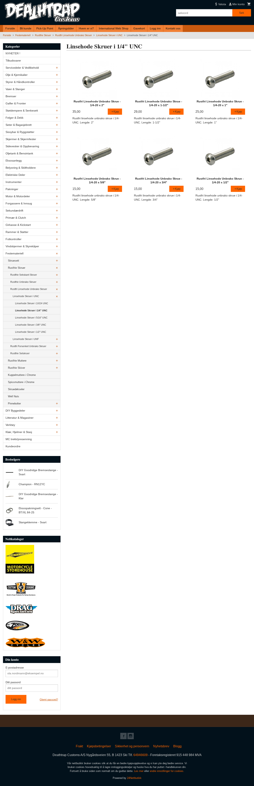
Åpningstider (66, 28)
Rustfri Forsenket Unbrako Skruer (28, 346)
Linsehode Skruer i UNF (26, 339)
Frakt (79, 746)
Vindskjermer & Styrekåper (22, 246)
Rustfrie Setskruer (20, 353)
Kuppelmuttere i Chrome (22, 374)
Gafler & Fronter (16, 103)
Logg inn (155, 28)
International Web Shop (113, 28)
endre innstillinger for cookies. (167, 771)
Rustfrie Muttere (17, 360)
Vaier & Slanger (15, 89)
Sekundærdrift (14, 210)
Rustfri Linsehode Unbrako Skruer (28, 289)
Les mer (139, 771)
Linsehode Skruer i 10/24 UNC (31, 303)
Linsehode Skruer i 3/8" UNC (30, 324)
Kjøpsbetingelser (99, 746)
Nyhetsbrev (161, 746)
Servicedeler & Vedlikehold (22, 67)
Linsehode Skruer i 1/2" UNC (30, 332)
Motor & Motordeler (18, 196)
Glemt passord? (49, 699)
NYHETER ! (13, 53)
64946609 (140, 755)
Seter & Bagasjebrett (19, 124)
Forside (10, 28)
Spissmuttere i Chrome (21, 382)
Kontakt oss (173, 28)
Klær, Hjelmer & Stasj (19, 432)
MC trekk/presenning (19, 439)
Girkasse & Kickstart (18, 224)
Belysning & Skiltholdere (21, 167)
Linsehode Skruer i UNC (26, 296)
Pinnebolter (14, 403)
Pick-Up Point (44, 28)
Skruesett (13, 260)
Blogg (177, 746)
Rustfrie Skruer (16, 267)
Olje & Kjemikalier (17, 74)
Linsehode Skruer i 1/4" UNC (31, 310)
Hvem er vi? (86, 28)
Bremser (11, 96)
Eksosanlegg (14, 160)
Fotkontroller (13, 239)
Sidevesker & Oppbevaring (22, 146)
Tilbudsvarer (13, 60)
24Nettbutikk (134, 777)
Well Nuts (13, 396)
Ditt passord (13, 682)
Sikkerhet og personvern (132, 746)
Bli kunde (25, 28)
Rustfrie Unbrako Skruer (23, 282)
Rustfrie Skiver (16, 367)
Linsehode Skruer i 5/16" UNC (31, 317)
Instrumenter (14, 182)
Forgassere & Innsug (19, 203)
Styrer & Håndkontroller (20, 82)
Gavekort (139, 28)
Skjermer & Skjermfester (21, 139)
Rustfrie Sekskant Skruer (23, 274)
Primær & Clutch (16, 217)
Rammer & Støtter (17, 232)
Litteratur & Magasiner (20, 417)
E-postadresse (15, 667)
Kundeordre (13, 446)
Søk (241, 12)
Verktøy (10, 424)
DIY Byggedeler (15, 410)
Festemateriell (14, 253)
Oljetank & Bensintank (19, 153)
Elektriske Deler (15, 174)
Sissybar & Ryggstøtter (20, 132)
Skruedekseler (16, 389)
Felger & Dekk (14, 117)
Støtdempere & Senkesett (22, 110)
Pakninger (12, 189)
